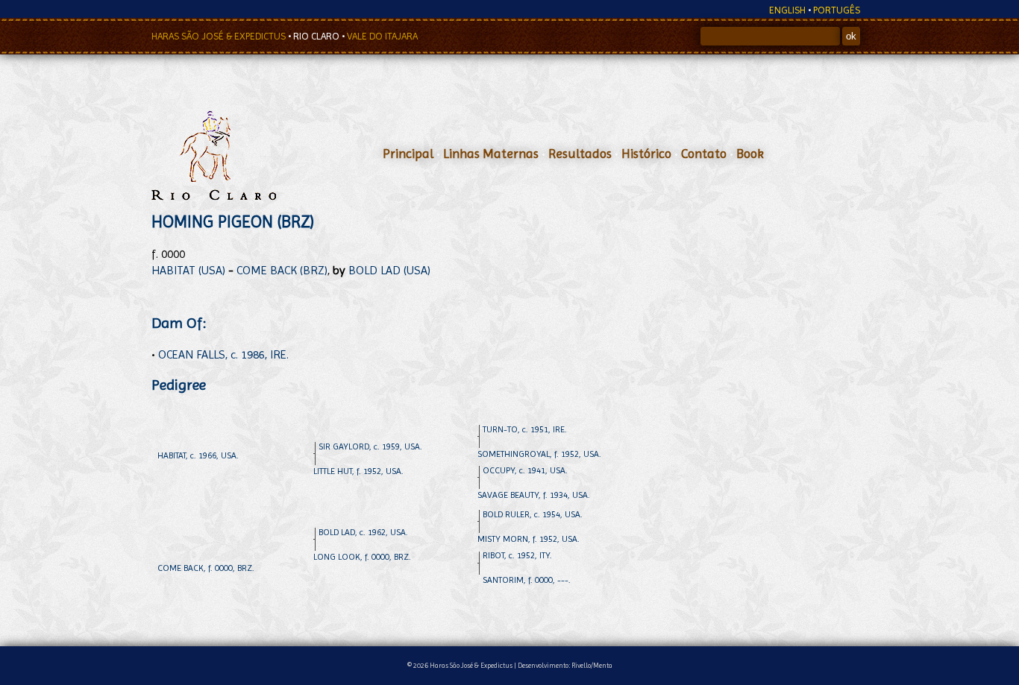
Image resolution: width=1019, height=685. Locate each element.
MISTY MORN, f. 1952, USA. (528, 539)
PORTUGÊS (836, 10)
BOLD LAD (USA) (389, 270)
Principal (408, 153)
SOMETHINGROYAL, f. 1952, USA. (539, 454)
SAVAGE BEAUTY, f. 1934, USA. (533, 495)
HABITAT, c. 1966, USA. (198, 455)
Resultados (580, 153)
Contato (704, 153)
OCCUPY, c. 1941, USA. (525, 470)
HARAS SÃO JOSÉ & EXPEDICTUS (219, 36)
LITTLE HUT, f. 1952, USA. (358, 471)
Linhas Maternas (491, 153)
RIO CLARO (317, 36)
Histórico (646, 153)
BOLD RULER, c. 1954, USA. (533, 514)
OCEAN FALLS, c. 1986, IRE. (223, 354)
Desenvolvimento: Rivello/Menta (565, 665)
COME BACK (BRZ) (281, 270)
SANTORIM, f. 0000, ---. (527, 580)
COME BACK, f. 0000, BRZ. (205, 568)
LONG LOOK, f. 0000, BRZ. (362, 557)
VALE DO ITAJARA (382, 36)
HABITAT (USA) (188, 270)
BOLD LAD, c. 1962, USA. (363, 532)
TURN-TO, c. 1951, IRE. (525, 429)
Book (750, 153)
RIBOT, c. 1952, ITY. (517, 555)
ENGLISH (787, 10)
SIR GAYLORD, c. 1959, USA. (370, 446)
